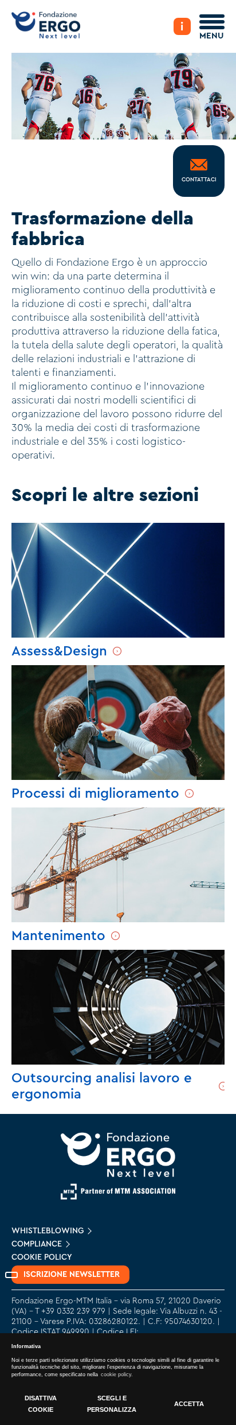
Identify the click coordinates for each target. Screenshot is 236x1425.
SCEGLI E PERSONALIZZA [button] (111, 1404)
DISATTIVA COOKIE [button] (41, 1404)
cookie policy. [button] (117, 1374)
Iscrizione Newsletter (71, 1275)
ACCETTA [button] (189, 1403)
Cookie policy (41, 1257)
